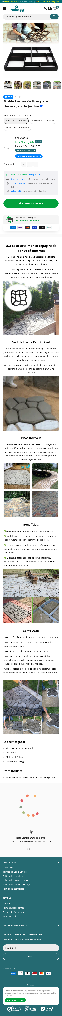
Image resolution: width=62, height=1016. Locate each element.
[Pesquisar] (54, 16)
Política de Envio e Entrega (15, 880)
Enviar (31, 956)
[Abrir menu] (4, 8)
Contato (6, 903)
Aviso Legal (8, 867)
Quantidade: (9, 164)
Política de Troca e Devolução (17, 884)
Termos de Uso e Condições (16, 871)
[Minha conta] (45, 8)
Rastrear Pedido (10, 916)
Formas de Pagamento (13, 912)
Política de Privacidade (14, 876)
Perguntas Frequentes (13, 907)
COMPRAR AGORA (32, 203)
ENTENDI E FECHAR (15, 1000)
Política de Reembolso (13, 888)
